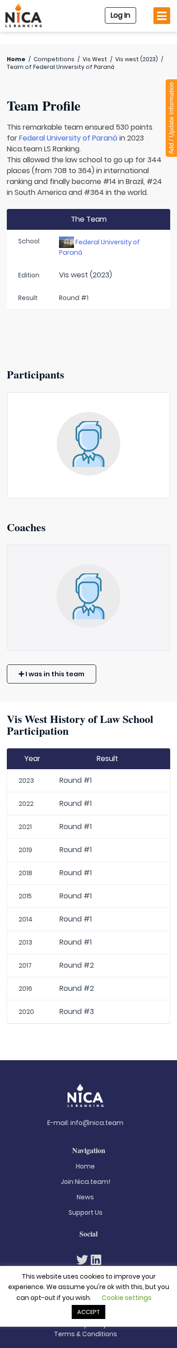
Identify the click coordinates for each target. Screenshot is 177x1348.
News (85, 1197)
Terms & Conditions (85, 1333)
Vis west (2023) (136, 59)
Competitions (54, 59)
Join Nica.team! (85, 1181)
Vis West (95, 59)
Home (16, 59)
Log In (120, 15)
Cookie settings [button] (127, 1297)
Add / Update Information (171, 118)
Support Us (86, 1212)
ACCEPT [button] (88, 1312)
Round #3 (76, 1011)
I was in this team (54, 674)
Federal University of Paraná (68, 138)
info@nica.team (96, 1122)
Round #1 (75, 780)
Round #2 (76, 965)
